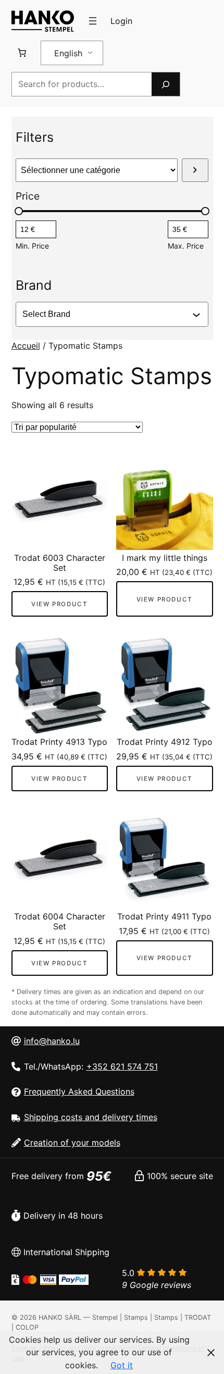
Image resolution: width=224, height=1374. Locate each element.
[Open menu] (92, 21)
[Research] (166, 84)
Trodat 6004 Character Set (59, 921)
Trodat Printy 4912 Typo (165, 742)
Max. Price (186, 245)
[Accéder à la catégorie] (195, 170)
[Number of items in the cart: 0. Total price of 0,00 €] (21, 52)
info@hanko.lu (52, 1041)
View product (59, 604)
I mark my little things (164, 558)
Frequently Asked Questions (79, 1091)
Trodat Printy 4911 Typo (164, 917)
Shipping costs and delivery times (90, 1117)
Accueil (25, 345)
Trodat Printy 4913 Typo (59, 742)
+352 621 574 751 (122, 1066)
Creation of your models (72, 1142)
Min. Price (32, 245)
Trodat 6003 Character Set (59, 563)
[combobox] (107, 314)
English (68, 53)
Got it (121, 1365)
